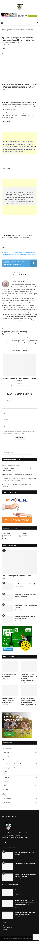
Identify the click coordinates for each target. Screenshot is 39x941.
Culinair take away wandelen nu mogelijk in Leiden (25, 595)
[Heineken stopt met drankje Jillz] (7, 586)
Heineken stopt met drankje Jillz (26, 584)
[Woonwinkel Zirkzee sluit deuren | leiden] (7, 608)
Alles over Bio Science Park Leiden (12, 465)
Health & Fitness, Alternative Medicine (20, 764)
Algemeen (20, 752)
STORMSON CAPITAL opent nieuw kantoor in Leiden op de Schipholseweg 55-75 (29, 677)
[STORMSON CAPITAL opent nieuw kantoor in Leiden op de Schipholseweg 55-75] (29, 666)
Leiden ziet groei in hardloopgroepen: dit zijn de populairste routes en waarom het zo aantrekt (19, 479)
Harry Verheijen (16, 42)
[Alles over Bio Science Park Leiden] (10, 666)
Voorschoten (20, 799)
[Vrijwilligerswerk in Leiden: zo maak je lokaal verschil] (19, 365)
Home (3, 29)
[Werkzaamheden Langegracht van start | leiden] (7, 619)
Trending (20, 789)
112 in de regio (20, 748)
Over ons (4, 922)
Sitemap (4, 929)
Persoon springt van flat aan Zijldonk (17, 576)
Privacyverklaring (7, 927)
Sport (20, 785)
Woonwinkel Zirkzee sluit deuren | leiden (26, 606)
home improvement (20, 768)
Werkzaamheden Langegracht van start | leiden (25, 617)
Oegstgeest (20, 781)
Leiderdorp (20, 777)
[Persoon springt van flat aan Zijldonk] (19, 562)
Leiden (3, 35)
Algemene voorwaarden (9, 925)
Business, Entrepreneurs (20, 756)
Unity (4, 793)
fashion (20, 760)
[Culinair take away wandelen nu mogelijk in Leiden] (7, 597)
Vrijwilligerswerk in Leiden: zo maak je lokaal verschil (19, 380)
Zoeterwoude (20, 802)
